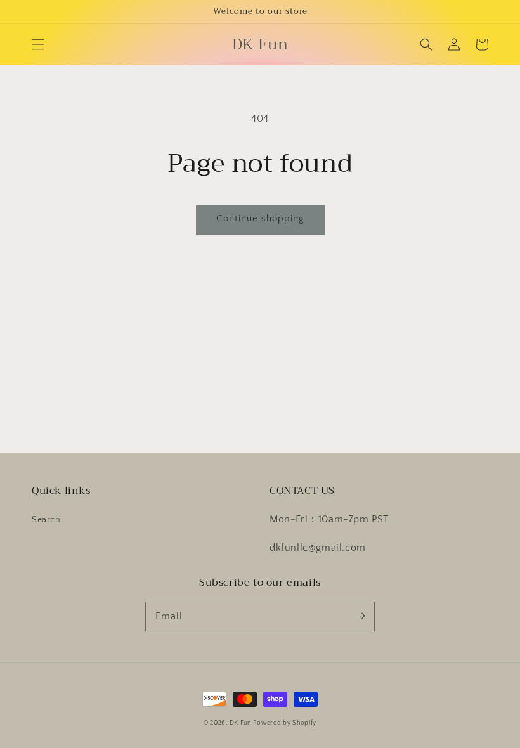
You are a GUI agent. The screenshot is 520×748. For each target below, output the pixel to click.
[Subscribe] (360, 616)
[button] (38, 44)
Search (46, 520)
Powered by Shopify (284, 722)
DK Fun (240, 722)
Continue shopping (260, 218)
